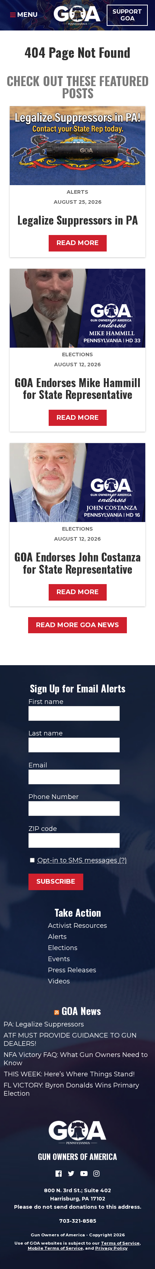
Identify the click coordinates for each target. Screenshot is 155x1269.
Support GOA (127, 15)
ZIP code (42, 829)
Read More (78, 243)
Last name (45, 733)
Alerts (77, 192)
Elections (77, 354)
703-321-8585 (77, 1221)
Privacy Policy (111, 1248)
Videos (59, 981)
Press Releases (72, 970)
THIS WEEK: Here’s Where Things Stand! (69, 1074)
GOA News (81, 1011)
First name (45, 702)
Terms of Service (120, 1243)
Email (37, 765)
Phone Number (53, 797)
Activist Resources (77, 926)
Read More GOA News (77, 625)
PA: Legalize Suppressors (44, 1024)
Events (59, 959)
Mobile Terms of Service (55, 1248)
